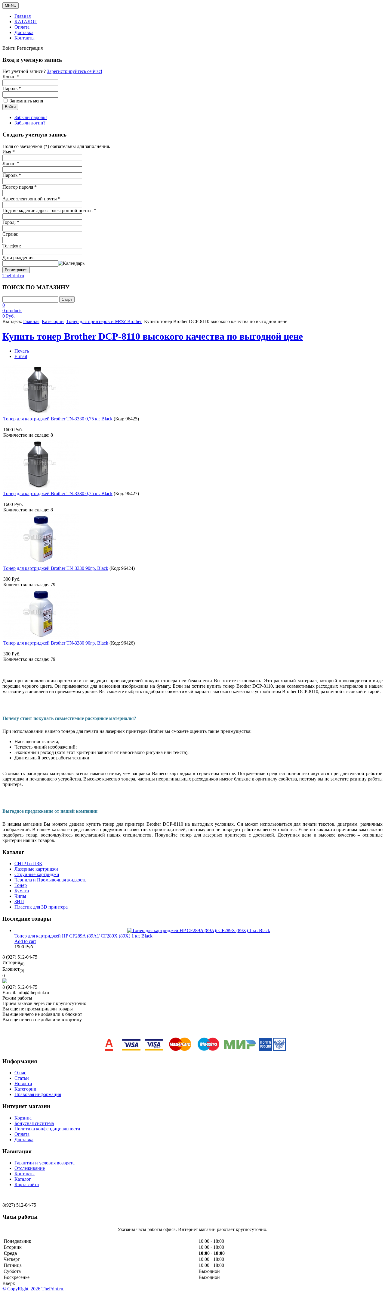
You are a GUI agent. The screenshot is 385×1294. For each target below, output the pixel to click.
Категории (53, 321)
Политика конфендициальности (47, 1128)
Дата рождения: (18, 257)
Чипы (20, 896)
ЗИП (19, 901)
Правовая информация (37, 1094)
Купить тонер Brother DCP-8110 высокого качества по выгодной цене (152, 336)
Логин (10, 163)
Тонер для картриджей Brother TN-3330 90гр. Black (55, 568)
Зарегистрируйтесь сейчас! (74, 71)
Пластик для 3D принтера (41, 906)
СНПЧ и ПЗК (28, 863)
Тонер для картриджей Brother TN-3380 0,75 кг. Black (57, 493)
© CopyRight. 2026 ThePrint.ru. (33, 1288)
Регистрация (16, 270)
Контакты (24, 37)
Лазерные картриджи (36, 869)
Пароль (11, 175)
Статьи (21, 1078)
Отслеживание (29, 1168)
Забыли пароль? (30, 117)
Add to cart (25, 941)
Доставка (23, 32)
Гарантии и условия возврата (44, 1162)
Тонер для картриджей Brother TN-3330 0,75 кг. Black (57, 418)
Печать (21, 350)
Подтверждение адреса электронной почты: (49, 210)
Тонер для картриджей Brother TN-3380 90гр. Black (55, 642)
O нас (20, 1072)
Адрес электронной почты (31, 198)
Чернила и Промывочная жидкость (50, 879)
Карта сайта (26, 1184)
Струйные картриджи (36, 874)
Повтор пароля (19, 187)
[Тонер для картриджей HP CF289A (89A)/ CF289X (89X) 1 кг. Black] (198, 930)
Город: (10, 222)
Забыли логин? (29, 122)
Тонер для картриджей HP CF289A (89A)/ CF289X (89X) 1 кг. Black (83, 935)
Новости (23, 1083)
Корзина (23, 1117)
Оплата (21, 27)
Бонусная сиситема (34, 1123)
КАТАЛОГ (25, 21)
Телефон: (11, 245)
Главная (22, 16)
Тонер (20, 885)
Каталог (22, 1179)
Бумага (21, 890)
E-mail (20, 356)
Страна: (10, 234)
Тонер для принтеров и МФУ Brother (104, 321)
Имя (8, 151)
